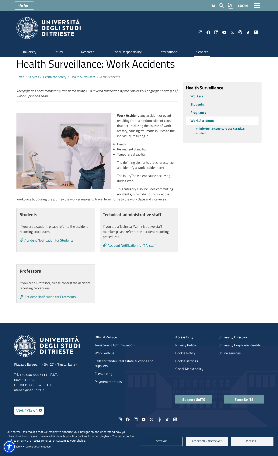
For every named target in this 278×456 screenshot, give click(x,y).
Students (197, 104)
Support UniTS (193, 399)
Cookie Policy (185, 353)
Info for (23, 5)
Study (58, 51)
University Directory (233, 337)
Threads (240, 32)
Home (20, 76)
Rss (256, 32)
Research (87, 51)
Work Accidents (202, 120)
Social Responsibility (127, 51)
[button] (9, 446)
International (169, 51)
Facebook (208, 32)
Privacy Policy (185, 345)
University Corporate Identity (239, 345)
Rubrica (230, 6)
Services (202, 51)
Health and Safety (54, 76)
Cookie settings (186, 361)
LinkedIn (216, 32)
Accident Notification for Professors (50, 296)
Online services (229, 353)
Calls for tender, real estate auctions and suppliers (124, 363)
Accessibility (184, 337)
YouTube (224, 32)
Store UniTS (244, 399)
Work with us (104, 353)
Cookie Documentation (38, 446)
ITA (212, 5)
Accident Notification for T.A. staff (132, 245)
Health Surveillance (83, 76)
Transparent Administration (115, 345)
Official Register (106, 337)
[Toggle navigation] (257, 5)
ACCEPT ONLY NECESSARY (207, 441)
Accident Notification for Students (48, 240)
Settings (161, 441)
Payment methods (108, 381)
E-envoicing (103, 373)
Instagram (200, 32)
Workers (196, 96)
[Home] (48, 29)
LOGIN (243, 5)
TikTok (248, 32)
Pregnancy (198, 112)
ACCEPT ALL (252, 441)
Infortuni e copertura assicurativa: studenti (220, 130)
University (29, 51)
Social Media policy (189, 368)
